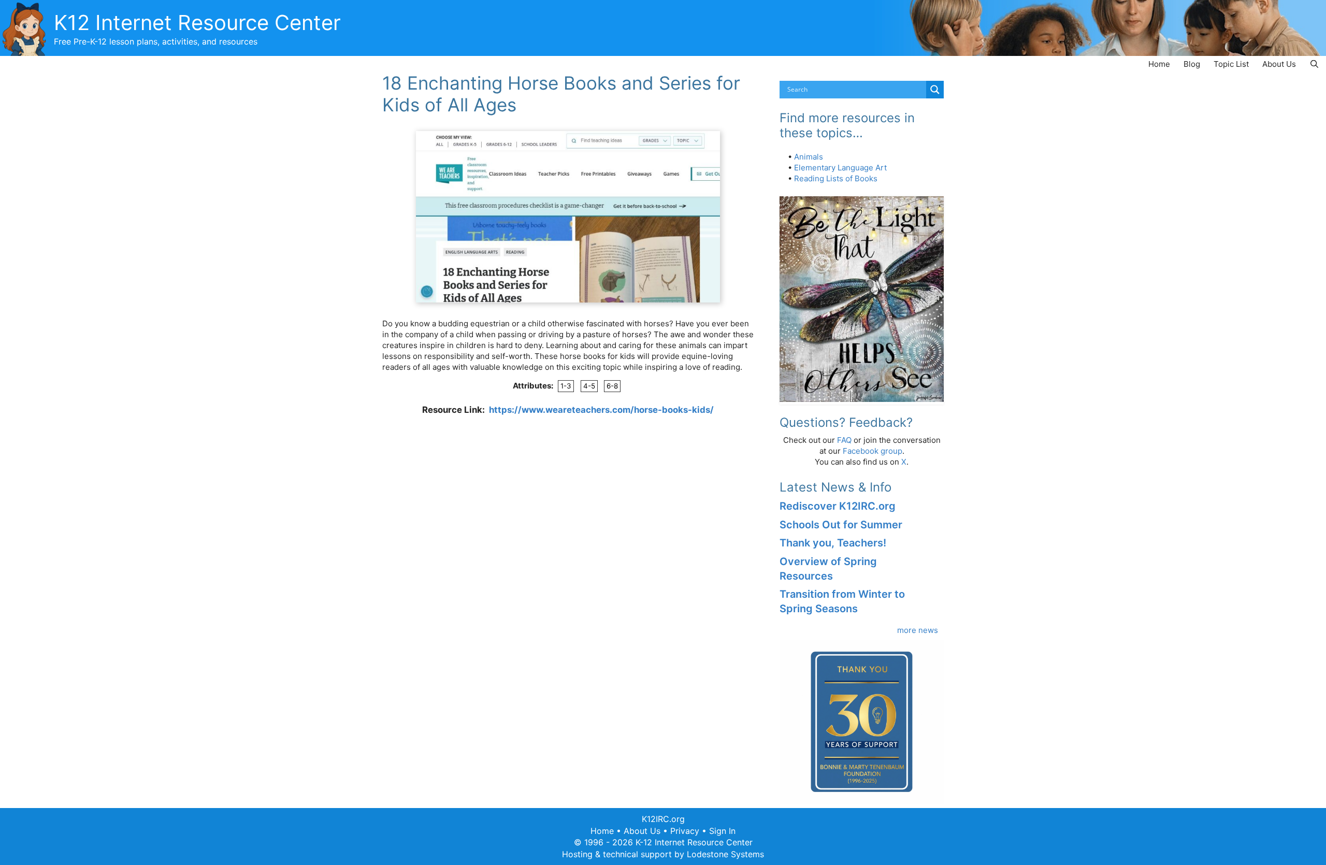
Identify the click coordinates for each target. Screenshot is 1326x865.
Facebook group (872, 451)
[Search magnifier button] (935, 89)
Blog (1192, 64)
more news (917, 630)
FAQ (844, 440)
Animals (808, 157)
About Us (1279, 64)
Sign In (722, 831)
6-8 (612, 386)
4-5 (589, 386)
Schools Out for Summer (841, 524)
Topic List (1231, 64)
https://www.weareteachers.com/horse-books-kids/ (601, 410)
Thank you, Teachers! (833, 543)
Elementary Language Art (840, 167)
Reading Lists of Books (835, 178)
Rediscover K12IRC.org (838, 506)
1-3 (565, 386)
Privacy (684, 831)
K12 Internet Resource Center (197, 22)
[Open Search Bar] (1314, 64)
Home (1159, 64)
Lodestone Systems (725, 854)
